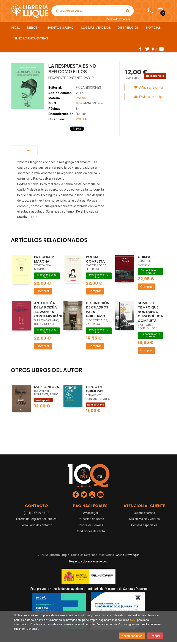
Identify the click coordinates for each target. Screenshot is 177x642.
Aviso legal (90, 513)
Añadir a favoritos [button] (151, 87)
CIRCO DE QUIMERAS (94, 389)
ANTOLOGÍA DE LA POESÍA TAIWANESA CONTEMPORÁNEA (49, 310)
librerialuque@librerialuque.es (36, 519)
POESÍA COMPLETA (95, 259)
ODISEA (144, 256)
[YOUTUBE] (161, 48)
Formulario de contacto (36, 525)
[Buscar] (128, 10)
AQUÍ (133, 620)
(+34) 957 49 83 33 (36, 513)
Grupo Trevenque (127, 555)
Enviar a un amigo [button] (151, 97)
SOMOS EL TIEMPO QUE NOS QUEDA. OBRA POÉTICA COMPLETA (150, 312)
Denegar (155, 635)
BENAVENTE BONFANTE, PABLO (71, 78)
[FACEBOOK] (140, 48)
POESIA (81, 119)
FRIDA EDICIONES (88, 87)
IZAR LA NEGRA (46, 386)
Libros (32, 27)
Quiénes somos (144, 513)
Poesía (81, 98)
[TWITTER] (147, 48)
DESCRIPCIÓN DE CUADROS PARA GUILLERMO (97, 310)
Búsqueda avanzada (118, 18)
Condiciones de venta (90, 531)
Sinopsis (24, 150)
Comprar (43, 291)
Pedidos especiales (144, 525)
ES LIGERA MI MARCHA (44, 259)
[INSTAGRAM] (154, 48)
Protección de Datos (90, 519)
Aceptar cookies (132, 635)
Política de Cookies (90, 525)
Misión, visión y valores (144, 519)
